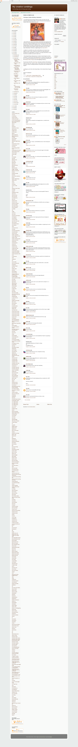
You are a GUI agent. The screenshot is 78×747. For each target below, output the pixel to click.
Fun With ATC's (14, 344)
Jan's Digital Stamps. (15, 404)
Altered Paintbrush (15, 134)
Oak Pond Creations (15, 465)
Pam (55, 83)
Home (38, 404)
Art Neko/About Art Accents (16, 150)
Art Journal (13, 146)
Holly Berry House (15, 382)
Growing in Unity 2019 (15, 368)
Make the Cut (14, 429)
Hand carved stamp (15, 372)
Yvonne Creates (14, 712)
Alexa (27, 394)
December (16, 55)
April (15, 99)
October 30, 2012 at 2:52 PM (30, 151)
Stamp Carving (14, 590)
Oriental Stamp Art (15, 481)
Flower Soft (14, 332)
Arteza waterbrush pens (16, 151)
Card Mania (14, 184)
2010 (14, 107)
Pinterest (55, 57)
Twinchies (13, 680)
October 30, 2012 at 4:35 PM (30, 186)
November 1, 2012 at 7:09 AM (30, 391)
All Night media (14, 130)
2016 (14, 47)
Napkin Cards (14, 453)
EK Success (13, 299)
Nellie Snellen (14, 456)
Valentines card (14, 692)
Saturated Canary (14, 563)
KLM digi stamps (14, 414)
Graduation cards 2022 (15, 363)
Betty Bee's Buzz (14, 159)
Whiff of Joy (14, 705)
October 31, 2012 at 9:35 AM (30, 290)
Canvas (13, 181)
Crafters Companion (15, 234)
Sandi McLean (28, 350)
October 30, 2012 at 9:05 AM (30, 92)
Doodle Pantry (14, 288)
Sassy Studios (14, 562)
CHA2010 (13, 191)
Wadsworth (14, 700)
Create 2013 (14, 244)
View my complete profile (58, 31)
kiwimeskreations (29, 200)
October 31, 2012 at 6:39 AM (30, 270)
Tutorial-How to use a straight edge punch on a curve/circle (16, 670)
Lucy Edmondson (28, 161)
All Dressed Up (14, 129)
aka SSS (13, 125)
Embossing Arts (14, 303)
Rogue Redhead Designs (15, 547)
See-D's (13, 566)
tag (12, 632)
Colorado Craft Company (16, 215)
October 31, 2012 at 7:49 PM (30, 353)
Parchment (13, 499)
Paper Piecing (14, 491)
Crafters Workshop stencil (16, 238)
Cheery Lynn (14, 193)
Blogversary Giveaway (15, 170)
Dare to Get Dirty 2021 (15, 263)
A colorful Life (14, 116)
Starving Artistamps (15, 612)
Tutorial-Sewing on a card (16, 674)
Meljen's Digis (14, 434)
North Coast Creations (15, 461)
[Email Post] (43, 75)
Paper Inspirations (15, 490)
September (16, 91)
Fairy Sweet (62, 138)
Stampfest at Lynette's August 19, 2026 (62, 131)
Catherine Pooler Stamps (16, 188)
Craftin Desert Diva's (15, 240)
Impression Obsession (15, 393)
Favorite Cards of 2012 (15, 311)
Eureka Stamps (14, 307)
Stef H (27, 376)
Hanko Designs (14, 374)
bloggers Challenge (15, 169)
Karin (55, 80)
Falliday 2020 (14, 308)
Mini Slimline (14, 442)
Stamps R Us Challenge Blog (16, 608)
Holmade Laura (58, 129)
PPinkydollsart (14, 518)
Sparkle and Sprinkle (15, 583)
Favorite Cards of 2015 (15, 315)
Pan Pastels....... (16, 73)
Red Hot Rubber (14, 540)
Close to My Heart (15, 207)
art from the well (58, 121)
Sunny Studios (14, 620)
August (15, 93)
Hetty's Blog (38, 58)
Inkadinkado (14, 396)
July (14, 94)
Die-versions (14, 280)
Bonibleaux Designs (15, 173)
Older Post (49, 404)
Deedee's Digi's (14, 268)
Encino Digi (13, 304)
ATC (12, 155)
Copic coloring (14, 222)
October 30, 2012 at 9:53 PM (30, 251)
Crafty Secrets (14, 241)
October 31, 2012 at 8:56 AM (30, 276)
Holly (27, 209)
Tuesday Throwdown (15, 657)
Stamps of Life (14, 606)
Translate (62, 41)
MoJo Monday (14, 444)
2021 (14, 39)
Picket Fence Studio (15, 506)
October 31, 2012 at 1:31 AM (30, 264)
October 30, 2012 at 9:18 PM (30, 236)
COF (12, 210)
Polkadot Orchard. (15, 513)
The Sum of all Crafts (15, 648)
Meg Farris (27, 267)
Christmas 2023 (14, 200)
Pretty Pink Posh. (14, 521)
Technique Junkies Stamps (16, 638)
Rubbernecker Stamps (15, 552)
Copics (13, 226)
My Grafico (13, 448)
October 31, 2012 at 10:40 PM (30, 373)
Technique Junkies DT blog (29, 59)
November (16, 56)
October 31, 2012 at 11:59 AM (30, 311)
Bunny (55, 77)
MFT (12, 437)
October (15, 58)
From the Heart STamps (15, 339)
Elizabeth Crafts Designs (15, 300)
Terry (27, 182)
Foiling (13, 334)
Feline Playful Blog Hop (15, 319)
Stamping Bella (14, 602)
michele (27, 370)
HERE (24, 70)
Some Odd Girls (14, 582)
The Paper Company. (15, 643)
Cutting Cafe (14, 259)
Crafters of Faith (14, 237)
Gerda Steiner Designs (15, 347)
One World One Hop (15, 469)
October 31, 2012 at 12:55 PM (30, 324)
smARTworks (14, 579)
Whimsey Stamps (14, 706)
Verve (13, 696)
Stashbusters (14, 613)
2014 (14, 50)
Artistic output (14, 154)
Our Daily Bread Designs (15, 482)
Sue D (27, 176)
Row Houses (14, 548)
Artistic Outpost (49, 44)
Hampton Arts (14, 371)
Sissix (13, 573)
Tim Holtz (13, 651)
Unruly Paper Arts (14, 688)
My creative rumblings (22, 7)
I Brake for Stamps (15, 392)
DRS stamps (14, 291)
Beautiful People (62, 107)
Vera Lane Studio (14, 693)
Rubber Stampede (15, 551)
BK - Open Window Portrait (60, 98)
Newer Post (25, 404)
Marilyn (27, 321)
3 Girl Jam (13, 114)
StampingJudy (28, 127)
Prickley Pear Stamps (15, 522)
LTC (12, 423)
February (15, 102)
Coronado (13, 229)
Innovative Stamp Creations (16, 399)
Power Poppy (14, 517)
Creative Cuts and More (15, 252)
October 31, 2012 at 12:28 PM (30, 318)
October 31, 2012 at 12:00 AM (30, 257)
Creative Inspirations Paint (16, 253)
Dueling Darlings (14, 296)
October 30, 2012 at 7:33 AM (30, 84)
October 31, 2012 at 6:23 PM (30, 338)
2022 (14, 38)
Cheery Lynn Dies (14, 195)
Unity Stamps (14, 686)
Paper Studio (14, 494)
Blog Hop (13, 166)
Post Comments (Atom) (31, 406)
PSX (12, 526)
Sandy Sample (14, 558)
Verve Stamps (14, 697)
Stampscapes (14, 609)
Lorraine (55, 81)
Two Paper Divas (14, 684)
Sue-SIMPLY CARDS (58, 100)
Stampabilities (14, 593)
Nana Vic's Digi (14, 452)
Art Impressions (14, 145)
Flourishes (13, 331)
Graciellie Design (14, 359)
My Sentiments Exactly (15, 449)
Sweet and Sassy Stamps (16, 624)
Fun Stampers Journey (15, 343)
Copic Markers (14, 225)
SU (12, 617)
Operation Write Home (15, 473)
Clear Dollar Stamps (15, 206)
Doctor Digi (13, 287)
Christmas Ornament (15, 203)
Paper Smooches (14, 493)
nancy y (27, 148)
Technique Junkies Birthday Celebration (16, 60)
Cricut (13, 255)
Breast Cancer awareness (16, 176)
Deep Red (13, 270)
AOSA (13, 142)
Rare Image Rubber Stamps (16, 537)
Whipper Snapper (14, 709)
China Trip (13, 199)
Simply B (13, 571)
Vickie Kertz (28, 230)
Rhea (55, 88)
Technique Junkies (39, 76)
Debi (26, 261)
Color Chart (14, 214)
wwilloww (27, 280)
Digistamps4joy (14, 283)
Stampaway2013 (14, 597)
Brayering (13, 174)
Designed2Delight (14, 276)
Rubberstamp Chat (15, 555)
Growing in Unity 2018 (15, 367)
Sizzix (12, 576)
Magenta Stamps (14, 426)
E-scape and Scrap (15, 297)
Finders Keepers (14, 325)
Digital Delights (14, 284)
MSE (12, 445)
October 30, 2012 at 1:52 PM (30, 130)
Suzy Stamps (14, 621)
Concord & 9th (14, 218)
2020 (14, 41)
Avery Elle (13, 158)
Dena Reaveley (14, 271)
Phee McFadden (14, 502)
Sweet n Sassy (14, 627)
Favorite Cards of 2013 (15, 312)
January (15, 104)
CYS (12, 260)
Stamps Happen (14, 605)
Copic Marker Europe (15, 223)
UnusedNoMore (14, 689)
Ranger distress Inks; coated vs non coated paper (15, 535)
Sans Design (14, 559)
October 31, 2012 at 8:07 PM (30, 360)
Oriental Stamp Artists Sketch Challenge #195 (17, 68)
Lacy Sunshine (14, 415)
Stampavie (13, 594)
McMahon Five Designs (15, 433)
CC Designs (13, 189)
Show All (65, 144)
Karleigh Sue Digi (14, 408)
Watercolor (14, 701)
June (15, 96)
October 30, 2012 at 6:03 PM (30, 212)
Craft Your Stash (14, 233)
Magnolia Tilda (14, 427)
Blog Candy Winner (15, 165)
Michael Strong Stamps (15, 441)
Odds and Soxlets (14, 468)
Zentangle (13, 713)
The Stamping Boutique (15, 647)
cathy (27, 388)
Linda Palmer (28, 215)
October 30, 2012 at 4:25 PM (30, 179)
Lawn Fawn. (14, 418)
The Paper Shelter (15, 644)
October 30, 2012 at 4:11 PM (30, 172)
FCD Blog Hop (14, 318)
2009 (14, 109)
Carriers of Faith (14, 185)
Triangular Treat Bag (15, 656)
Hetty (27, 95)
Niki (26, 287)
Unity (12, 685)
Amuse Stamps (14, 138)
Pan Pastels (14, 489)
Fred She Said (14, 338)
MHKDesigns (14, 438)
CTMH (13, 257)
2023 (14, 36)
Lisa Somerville (28, 334)
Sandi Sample (14, 556)
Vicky (27, 88)
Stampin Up (13, 601)
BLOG (37, 22)
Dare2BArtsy (14, 264)
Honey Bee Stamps (15, 383)
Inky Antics (13, 397)
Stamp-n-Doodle (14, 591)
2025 (14, 33)
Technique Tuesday (15, 641)
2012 (14, 53)
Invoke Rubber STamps (15, 400)
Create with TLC (44, 47)
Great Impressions (15, 364)
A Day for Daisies (14, 117)
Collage (13, 211)
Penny (27, 109)
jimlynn (27, 140)
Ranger (13, 531)
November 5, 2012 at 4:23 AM (30, 397)
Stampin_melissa (28, 246)
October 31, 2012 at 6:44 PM (30, 346)
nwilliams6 (27, 356)
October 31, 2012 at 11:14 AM (30, 304)
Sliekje (13, 578)
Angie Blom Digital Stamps (16, 141)
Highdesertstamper (29, 315)
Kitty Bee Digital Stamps (15, 412)
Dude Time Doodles (15, 292)
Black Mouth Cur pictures (25, 12)
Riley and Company (15, 543)
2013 (14, 52)
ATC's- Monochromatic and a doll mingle (17, 86)
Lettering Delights (14, 419)
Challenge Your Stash (15, 192)
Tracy (55, 87)
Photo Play (13, 503)
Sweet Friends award (15, 625)
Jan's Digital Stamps (15, 403)
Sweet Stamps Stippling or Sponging (16, 76)
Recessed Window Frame (16, 539)
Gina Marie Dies (14, 351)
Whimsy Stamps (14, 708)
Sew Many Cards (14, 567)
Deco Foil (13, 267)
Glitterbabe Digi (14, 354)
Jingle (27, 301)
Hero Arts (13, 379)
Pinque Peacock (14, 509)
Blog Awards (14, 162)
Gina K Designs (14, 350)
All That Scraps (14, 132)
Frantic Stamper (14, 335)
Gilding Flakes (14, 348)
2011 (14, 106)
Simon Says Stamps (15, 570)
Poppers (13, 514)
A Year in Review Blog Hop (16, 120)
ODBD (13, 466)
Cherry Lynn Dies (14, 196)
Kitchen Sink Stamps (15, 411)
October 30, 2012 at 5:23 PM (30, 197)
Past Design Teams (15, 12)
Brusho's (13, 177)
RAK (12, 530)
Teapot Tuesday (14, 635)
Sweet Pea (13, 628)
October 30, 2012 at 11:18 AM (30, 114)
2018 (14, 44)
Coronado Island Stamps (16, 230)
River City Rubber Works (16, 544)
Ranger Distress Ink (15, 533)
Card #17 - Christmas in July (60, 94)
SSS (12, 586)
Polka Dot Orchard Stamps (16, 510)
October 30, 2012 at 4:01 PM (30, 166)
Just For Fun (14, 407)
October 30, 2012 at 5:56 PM (30, 205)
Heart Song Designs (15, 375)
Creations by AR (14, 249)
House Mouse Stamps (15, 388)
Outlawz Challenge (15, 485)
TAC (12, 631)
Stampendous (14, 598)
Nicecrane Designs (15, 460)
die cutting (13, 279)
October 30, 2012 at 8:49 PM (30, 219)
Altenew (13, 133)
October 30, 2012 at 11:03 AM (30, 98)
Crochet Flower (14, 256)
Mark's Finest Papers (15, 430)
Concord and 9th (14, 219)
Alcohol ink (13, 126)
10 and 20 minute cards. (16, 113)
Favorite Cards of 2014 (15, 314)
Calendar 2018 (14, 180)
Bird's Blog (13, 161)
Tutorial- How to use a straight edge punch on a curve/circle (16, 662)
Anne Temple (28, 80)
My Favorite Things (15, 446)
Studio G (13, 616)
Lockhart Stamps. (14, 422)
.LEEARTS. (57, 114)
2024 (14, 35)
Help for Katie (14, 378)
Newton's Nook (14, 457)
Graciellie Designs (15, 360)
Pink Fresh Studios (15, 507)
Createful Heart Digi (15, 248)
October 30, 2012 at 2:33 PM (30, 136)
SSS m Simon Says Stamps (16, 587)
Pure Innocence (14, 527)
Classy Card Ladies (15, 204)
